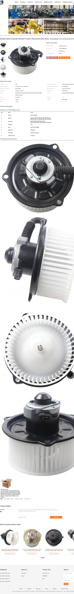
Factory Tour (38, 2)
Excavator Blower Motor (5, 575)
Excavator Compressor (5, 578)
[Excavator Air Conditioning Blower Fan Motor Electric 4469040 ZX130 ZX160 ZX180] (32, 538)
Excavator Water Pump (5, 573)
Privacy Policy (64, 588)
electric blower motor (8, 498)
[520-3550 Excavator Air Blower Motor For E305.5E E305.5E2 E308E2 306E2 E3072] (54, 538)
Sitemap (55, 588)
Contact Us (57, 2)
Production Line (45, 573)
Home (16, 2)
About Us (30, 2)
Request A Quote (67, 2)
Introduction (23, 573)
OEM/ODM (44, 575)
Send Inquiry (56, 517)
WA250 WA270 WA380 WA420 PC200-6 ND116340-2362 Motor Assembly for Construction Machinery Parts (41, 35)
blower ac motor (18, 498)
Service (22, 575)
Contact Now (65, 57)
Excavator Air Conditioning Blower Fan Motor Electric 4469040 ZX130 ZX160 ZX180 (32, 550)
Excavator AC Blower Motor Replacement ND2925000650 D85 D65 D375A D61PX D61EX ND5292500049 (10, 550)
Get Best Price (53, 57)
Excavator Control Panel (5, 581)
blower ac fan (27, 498)
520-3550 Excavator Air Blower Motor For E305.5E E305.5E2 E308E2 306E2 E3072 (54, 550)
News (46, 588)
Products (22, 2)
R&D (43, 578)
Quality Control (48, 2)
